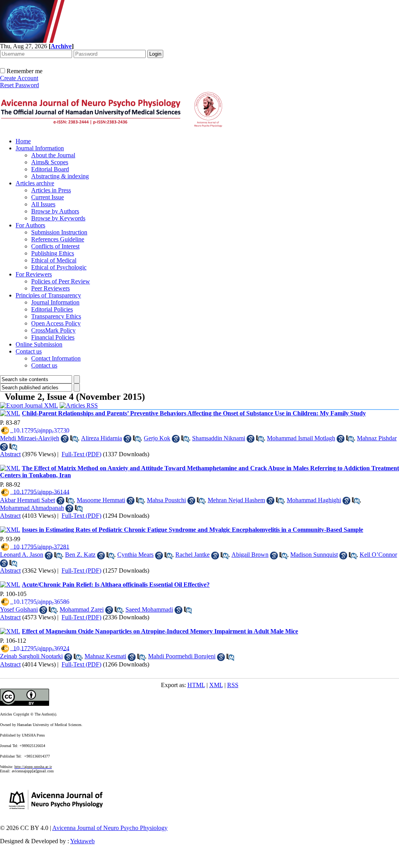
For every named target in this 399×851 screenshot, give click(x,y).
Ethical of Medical (53, 260)
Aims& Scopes (49, 162)
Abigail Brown (249, 554)
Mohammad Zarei (82, 609)
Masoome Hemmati (101, 500)
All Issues (43, 204)
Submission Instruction (59, 232)
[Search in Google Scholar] (65, 439)
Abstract (10, 454)
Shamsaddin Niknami (218, 438)
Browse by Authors (55, 211)
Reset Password (19, 85)
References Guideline (57, 239)
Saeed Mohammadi (149, 609)
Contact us (29, 351)
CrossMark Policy (53, 330)
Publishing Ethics (52, 253)
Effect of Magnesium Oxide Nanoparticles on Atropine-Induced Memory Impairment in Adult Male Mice (160, 631)
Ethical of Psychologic (59, 267)
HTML (196, 685)
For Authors (30, 225)
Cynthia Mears (135, 554)
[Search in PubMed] (74, 439)
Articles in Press (51, 190)
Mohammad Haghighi (314, 500)
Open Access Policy (56, 323)
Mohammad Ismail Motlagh (301, 438)
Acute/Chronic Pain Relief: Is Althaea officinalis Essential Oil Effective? (116, 584)
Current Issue (47, 197)
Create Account (19, 78)
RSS (232, 685)
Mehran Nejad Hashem (236, 500)
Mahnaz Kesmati (105, 656)
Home (23, 141)
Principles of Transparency (48, 295)
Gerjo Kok (157, 438)
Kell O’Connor (378, 554)
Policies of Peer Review (60, 281)
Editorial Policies (52, 309)
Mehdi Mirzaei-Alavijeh (29, 438)
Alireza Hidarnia (101, 438)
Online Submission (39, 344)
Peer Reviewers (50, 288)
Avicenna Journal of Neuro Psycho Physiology (110, 828)
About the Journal (53, 155)
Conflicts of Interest (55, 246)
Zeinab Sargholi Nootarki (31, 656)
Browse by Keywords (58, 218)
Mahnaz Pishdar (377, 438)
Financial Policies (52, 337)
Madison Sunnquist (314, 554)
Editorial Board (50, 169)
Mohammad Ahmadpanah (32, 508)
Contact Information (56, 358)
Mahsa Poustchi (166, 500)
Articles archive (35, 183)
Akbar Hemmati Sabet (27, 500)
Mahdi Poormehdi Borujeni (181, 656)
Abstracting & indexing (60, 176)
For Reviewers (34, 274)
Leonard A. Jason (21, 554)
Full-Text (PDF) (81, 454)
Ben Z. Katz (80, 554)
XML (216, 685)
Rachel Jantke (192, 554)
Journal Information (40, 148)
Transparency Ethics (56, 316)
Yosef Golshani (19, 609)
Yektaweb (82, 841)
